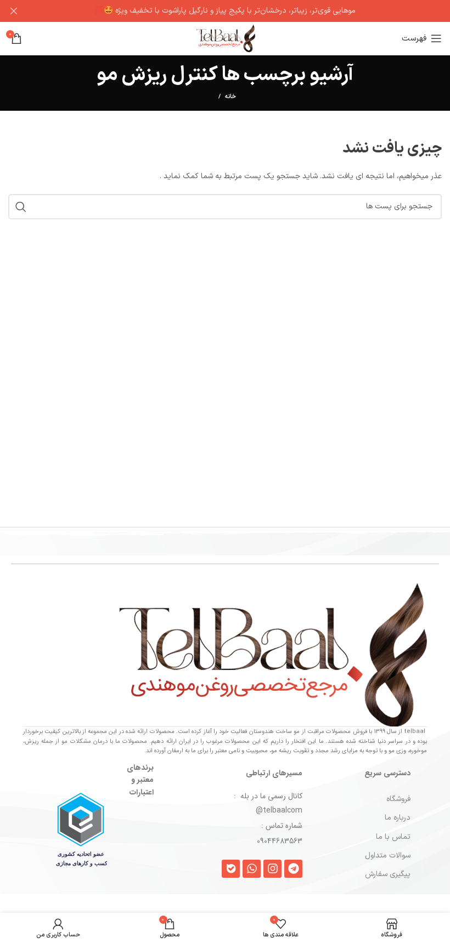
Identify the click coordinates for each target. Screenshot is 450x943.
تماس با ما (393, 837)
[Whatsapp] (252, 869)
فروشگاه (398, 799)
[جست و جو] (20, 206)
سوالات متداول (387, 855)
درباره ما (397, 817)
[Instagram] (272, 869)
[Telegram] (293, 869)
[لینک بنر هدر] (241, 11)
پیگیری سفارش (387, 874)
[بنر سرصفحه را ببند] (13, 11)
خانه (230, 97)
